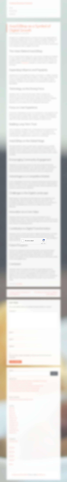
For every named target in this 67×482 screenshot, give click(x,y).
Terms (45, 243)
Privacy (42, 243)
